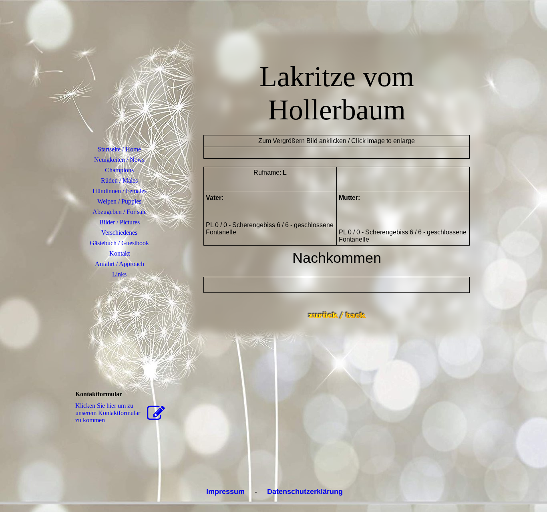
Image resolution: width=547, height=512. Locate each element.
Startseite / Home (119, 149)
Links (119, 274)
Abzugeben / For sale (120, 211)
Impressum (225, 492)
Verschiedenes (119, 232)
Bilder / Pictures (119, 222)
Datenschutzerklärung (305, 492)
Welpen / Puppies (119, 201)
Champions (119, 170)
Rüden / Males (119, 180)
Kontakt (119, 253)
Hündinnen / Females (120, 190)
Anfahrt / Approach (119, 263)
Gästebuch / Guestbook (119, 243)
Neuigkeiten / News (119, 159)
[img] (119, 82)
